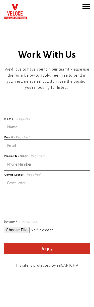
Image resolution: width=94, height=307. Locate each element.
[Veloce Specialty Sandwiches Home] (15, 11)
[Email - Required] (47, 145)
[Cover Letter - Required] (47, 195)
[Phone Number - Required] (47, 164)
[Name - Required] (47, 127)
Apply (47, 249)
